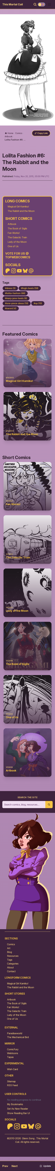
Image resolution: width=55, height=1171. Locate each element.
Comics (11, 944)
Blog (9, 952)
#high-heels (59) (29, 288)
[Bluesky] (25, 270)
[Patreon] (7, 270)
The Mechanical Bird (18, 1037)
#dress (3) (10, 288)
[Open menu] (49, 4)
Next (15, 1166)
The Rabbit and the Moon (21, 210)
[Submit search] (49, 804)
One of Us (13, 246)
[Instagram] (13, 270)
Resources (12, 955)
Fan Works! (14, 232)
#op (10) (38, 303)
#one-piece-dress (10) (16, 303)
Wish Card (12, 1069)
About (10, 967)
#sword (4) (10, 308)
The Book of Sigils (17, 228)
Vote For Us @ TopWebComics (17, 255)
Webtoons (12, 1053)
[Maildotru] (31, 270)
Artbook (12, 224)
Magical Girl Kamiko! (18, 206)
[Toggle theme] (41, 4)
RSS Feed (12, 1085)
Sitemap (11, 1081)
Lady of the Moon (17, 241)
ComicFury (12, 1049)
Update (47, 1165)
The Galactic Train (17, 237)
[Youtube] (19, 270)
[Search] (35, 4)
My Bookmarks (15, 1104)
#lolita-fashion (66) (15, 293)
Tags (9, 959)
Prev (5, 1166)
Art (8, 948)
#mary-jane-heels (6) (16, 298)
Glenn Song (28, 1138)
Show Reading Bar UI (18, 1113)
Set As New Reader (17, 1108)
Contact (11, 971)
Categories (12, 963)
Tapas (10, 1057)
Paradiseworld (14, 1033)
